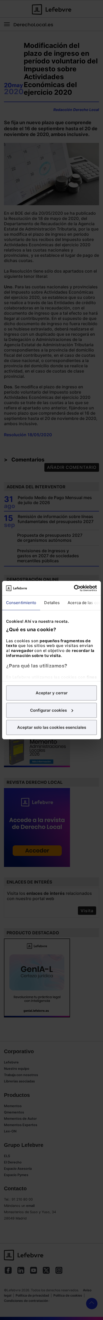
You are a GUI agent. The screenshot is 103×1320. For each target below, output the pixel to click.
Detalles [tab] (52, 602)
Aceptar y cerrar (52, 692)
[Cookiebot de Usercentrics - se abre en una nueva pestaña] (74, 588)
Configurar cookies (48, 709)
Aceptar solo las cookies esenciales (51, 727)
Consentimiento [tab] (21, 602)
